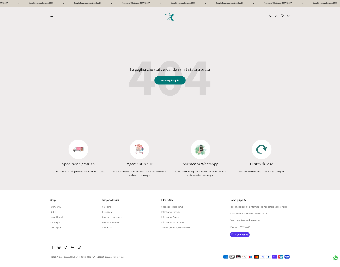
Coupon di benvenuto (112, 217)
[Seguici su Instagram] (59, 247)
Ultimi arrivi (55, 206)
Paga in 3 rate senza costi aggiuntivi (81, 3)
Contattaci (107, 227)
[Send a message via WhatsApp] (335, 258)
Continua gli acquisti (170, 80)
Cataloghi (55, 222)
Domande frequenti (111, 222)
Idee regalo (55, 227)
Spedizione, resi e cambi (172, 206)
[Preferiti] (282, 15)
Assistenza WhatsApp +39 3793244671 (130, 3)
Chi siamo (106, 206)
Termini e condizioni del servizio (175, 227)
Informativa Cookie (170, 217)
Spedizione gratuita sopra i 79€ (35, 3)
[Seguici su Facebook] (52, 247)
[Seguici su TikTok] (66, 247)
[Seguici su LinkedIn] (72, 247)
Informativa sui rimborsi (172, 222)
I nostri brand (56, 217)
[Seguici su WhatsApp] (79, 247)
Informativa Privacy (170, 211)
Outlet (53, 211)
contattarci (281, 206)
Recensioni (107, 211)
